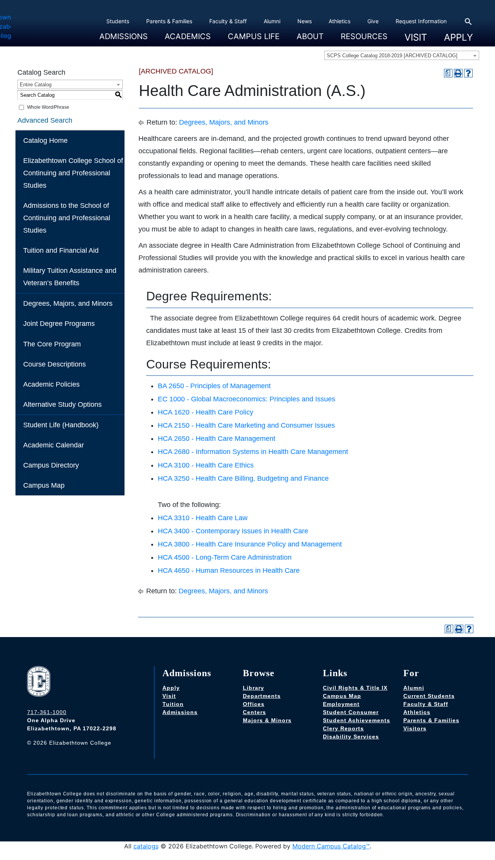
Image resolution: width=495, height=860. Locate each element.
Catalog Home (45, 140)
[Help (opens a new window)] (468, 73)
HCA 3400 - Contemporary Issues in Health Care (233, 531)
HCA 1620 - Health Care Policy (205, 412)
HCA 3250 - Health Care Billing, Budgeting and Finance (243, 478)
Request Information (421, 21)
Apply (458, 37)
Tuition (173, 704)
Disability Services (351, 736)
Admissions (123, 36)
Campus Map (44, 485)
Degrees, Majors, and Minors (68, 303)
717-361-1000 (47, 712)
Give (373, 21)
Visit (416, 37)
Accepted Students (121, 46)
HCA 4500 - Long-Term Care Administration (225, 557)
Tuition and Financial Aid (61, 250)
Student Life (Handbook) (61, 425)
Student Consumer (351, 712)
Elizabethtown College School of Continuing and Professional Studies (73, 173)
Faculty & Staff (228, 21)
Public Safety (355, 46)
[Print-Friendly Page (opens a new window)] (458, 73)
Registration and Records (194, 46)
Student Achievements (356, 720)
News (304, 21)
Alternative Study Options (62, 404)
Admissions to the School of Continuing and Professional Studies (66, 218)
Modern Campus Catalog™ (331, 846)
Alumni (272, 21)
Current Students (429, 696)
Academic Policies (51, 384)
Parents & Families (169, 21)
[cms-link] (40, 682)
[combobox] (401, 55)
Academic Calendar (53, 445)
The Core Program (52, 344)
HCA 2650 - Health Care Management (216, 438)
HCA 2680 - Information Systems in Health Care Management (253, 452)
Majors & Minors (267, 720)
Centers (254, 712)
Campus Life (254, 36)
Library (253, 688)
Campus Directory (51, 465)
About (310, 36)
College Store (242, 46)
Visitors (415, 728)
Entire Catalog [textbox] (35, 84)
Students (117, 21)
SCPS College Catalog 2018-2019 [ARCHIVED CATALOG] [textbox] (392, 55)
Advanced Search (44, 120)
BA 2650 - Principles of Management (214, 386)
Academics (188, 36)
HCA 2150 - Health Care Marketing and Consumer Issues (246, 425)
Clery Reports (343, 728)
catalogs (146, 846)
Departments (262, 696)
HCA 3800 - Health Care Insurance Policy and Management (250, 544)
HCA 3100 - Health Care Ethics (206, 465)
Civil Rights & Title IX (355, 688)
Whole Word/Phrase (48, 107)
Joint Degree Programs (59, 323)
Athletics (339, 21)
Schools (172, 46)
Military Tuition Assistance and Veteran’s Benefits (69, 277)
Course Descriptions (54, 364)
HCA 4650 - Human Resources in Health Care (229, 570)
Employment (341, 704)
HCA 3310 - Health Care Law (203, 518)
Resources (364, 36)
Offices (254, 704)
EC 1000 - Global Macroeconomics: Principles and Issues (246, 399)
